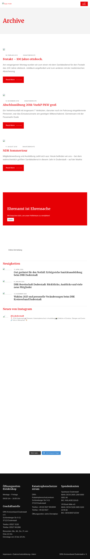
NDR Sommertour (15, 150)
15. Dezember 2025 (20, 294)
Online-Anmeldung (15, 250)
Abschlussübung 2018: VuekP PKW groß (29, 105)
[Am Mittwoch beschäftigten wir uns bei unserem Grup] (23, 382)
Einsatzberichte (29, 55)
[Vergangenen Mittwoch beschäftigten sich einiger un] (23, 337)
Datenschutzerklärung (21, 554)
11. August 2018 (11, 146)
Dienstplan (53, 514)
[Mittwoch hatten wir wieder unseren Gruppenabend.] (66, 431)
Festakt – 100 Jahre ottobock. (23, 59)
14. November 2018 (12, 101)
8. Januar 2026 (19, 281)
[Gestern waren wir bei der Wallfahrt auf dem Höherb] (23, 425)
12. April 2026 (18, 269)
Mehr (10, 219)
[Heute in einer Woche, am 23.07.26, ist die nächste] (66, 386)
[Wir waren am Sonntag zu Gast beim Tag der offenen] (66, 341)
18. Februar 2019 (11, 55)
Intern (34, 554)
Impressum (7, 554)
